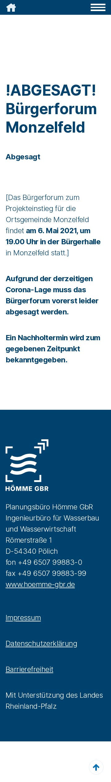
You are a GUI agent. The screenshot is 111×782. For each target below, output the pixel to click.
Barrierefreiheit (29, 669)
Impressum (23, 617)
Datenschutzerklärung (41, 643)
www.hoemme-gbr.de (40, 584)
